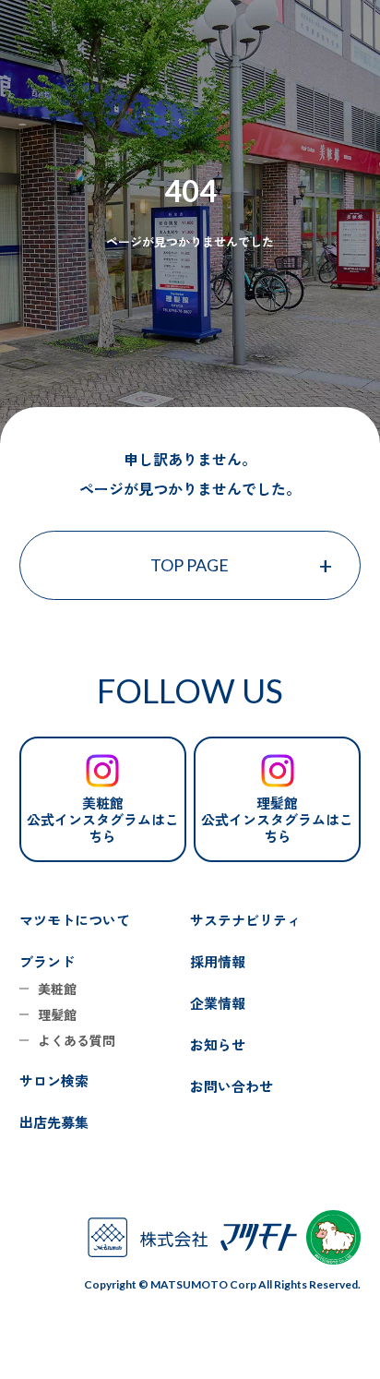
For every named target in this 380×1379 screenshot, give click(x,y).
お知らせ (217, 1044)
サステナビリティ (245, 919)
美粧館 (57, 988)
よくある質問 (76, 1040)
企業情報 (217, 1003)
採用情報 (217, 961)
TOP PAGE (189, 565)
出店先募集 (54, 1122)
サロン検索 (54, 1080)
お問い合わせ (231, 1086)
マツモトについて (74, 919)
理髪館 (57, 1014)
